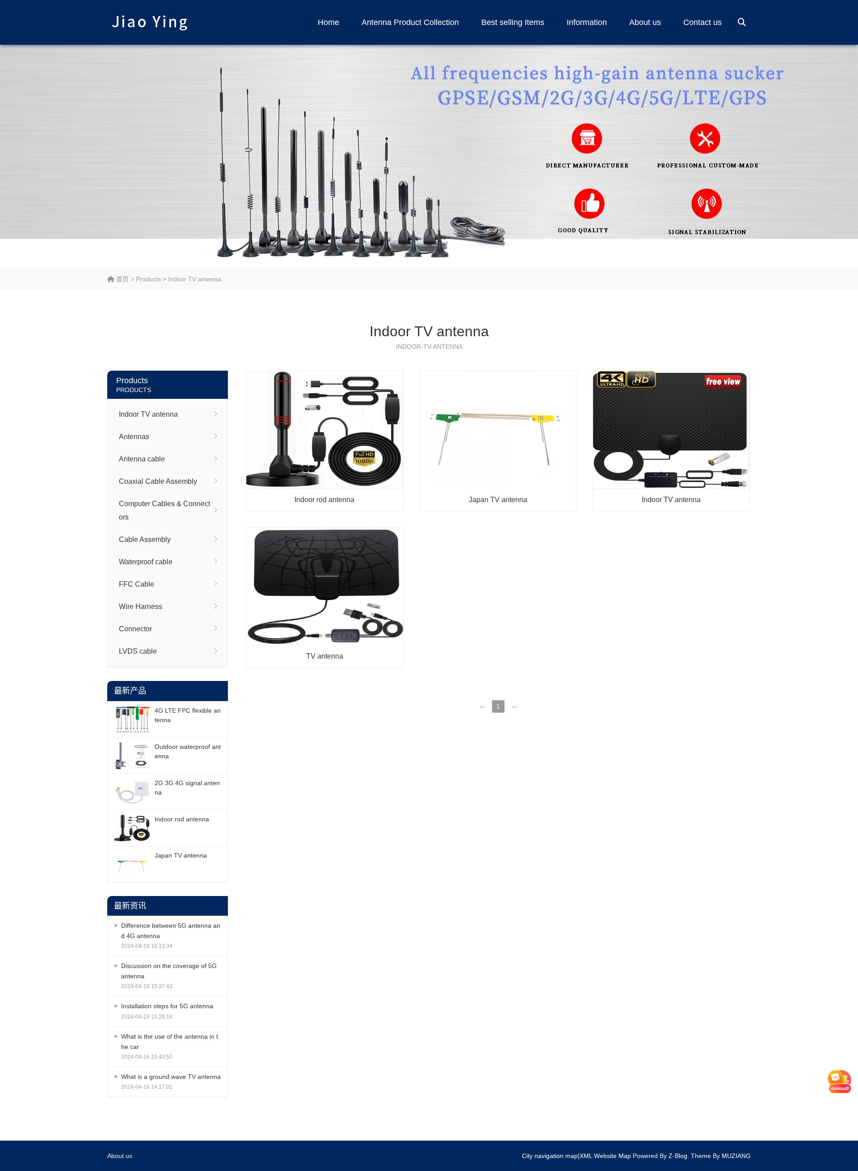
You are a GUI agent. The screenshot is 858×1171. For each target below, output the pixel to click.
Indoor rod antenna (182, 819)
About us (645, 22)
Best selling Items (512, 22)
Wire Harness (140, 606)
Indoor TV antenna (194, 279)
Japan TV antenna (181, 855)
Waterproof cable (145, 562)
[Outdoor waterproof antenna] (132, 755)
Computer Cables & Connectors (164, 510)
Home (328, 22)
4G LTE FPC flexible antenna (188, 715)
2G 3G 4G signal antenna (187, 787)
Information (587, 22)
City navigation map (550, 1155)
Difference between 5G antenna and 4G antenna (170, 930)
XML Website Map (605, 1155)
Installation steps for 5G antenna (167, 1006)
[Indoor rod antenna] (132, 828)
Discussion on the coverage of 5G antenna (169, 971)
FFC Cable (136, 584)
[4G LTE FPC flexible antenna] (132, 719)
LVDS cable (138, 651)
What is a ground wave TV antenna (171, 1076)
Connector (135, 629)
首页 (121, 279)
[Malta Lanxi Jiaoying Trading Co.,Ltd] (149, 22)
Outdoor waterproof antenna (188, 751)
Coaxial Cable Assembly (158, 481)
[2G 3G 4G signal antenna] (132, 791)
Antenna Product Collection (410, 22)
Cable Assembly (145, 539)
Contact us (702, 22)
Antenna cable (142, 459)
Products (148, 279)
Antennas (134, 436)
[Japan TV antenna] (132, 864)
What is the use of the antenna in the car (169, 1041)
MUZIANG (736, 1155)
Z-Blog (678, 1155)
